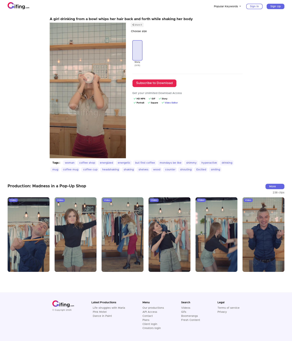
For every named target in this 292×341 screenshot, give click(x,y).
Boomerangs (189, 316)
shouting (186, 169)
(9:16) (137, 65)
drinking (227, 162)
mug (55, 169)
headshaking (110, 169)
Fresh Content (190, 320)
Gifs (183, 312)
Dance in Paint (102, 316)
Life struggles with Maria (109, 308)
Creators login (151, 328)
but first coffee (145, 162)
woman (70, 162)
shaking (129, 169)
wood (156, 169)
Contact (147, 316)
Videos (185, 308)
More (272, 186)
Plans (145, 320)
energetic (124, 162)
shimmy (191, 162)
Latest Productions (103, 302)
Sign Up (275, 6)
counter (170, 169)
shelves (143, 169)
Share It (138, 25)
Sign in (254, 6)
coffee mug (70, 169)
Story (137, 62)
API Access (149, 312)
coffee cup (90, 169)
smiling (215, 169)
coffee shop (87, 162)
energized (106, 162)
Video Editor (171, 103)
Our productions (153, 308)
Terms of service (228, 308)
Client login (149, 324)
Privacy (222, 312)
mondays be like (170, 162)
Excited (201, 169)
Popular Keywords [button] (226, 6)
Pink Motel (100, 312)
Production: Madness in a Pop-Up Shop (47, 186)
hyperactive (209, 162)
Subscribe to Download (154, 83)
